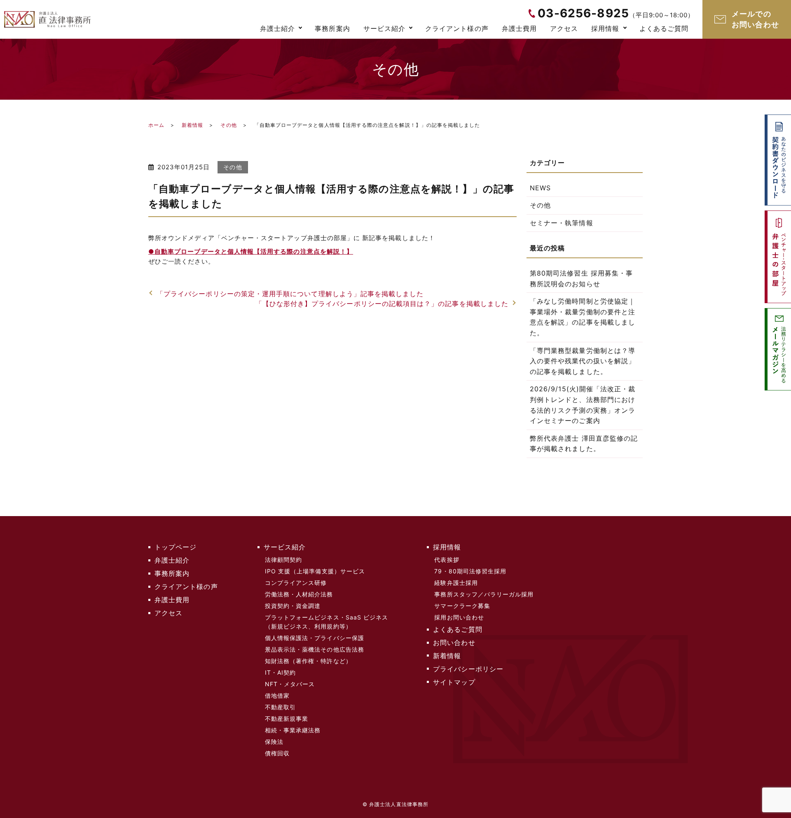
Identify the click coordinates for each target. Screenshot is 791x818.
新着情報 (192, 125)
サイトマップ (454, 682)
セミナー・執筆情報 (561, 223)
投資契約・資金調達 (293, 605)
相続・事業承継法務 (293, 730)
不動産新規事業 (286, 718)
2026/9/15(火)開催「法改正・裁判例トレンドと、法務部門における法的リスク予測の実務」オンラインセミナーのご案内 (582, 405)
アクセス (564, 28)
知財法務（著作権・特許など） (308, 660)
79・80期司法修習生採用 (470, 571)
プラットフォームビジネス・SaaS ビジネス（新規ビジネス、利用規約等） (326, 622)
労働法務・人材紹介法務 (299, 594)
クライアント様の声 (457, 28)
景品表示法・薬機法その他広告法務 (314, 649)
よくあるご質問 (663, 28)
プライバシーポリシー (468, 669)
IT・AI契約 (280, 672)
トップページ (175, 547)
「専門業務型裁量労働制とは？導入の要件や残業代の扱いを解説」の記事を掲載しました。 (582, 361)
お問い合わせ (454, 642)
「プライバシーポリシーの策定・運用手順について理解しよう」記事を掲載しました (290, 294)
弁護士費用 (519, 28)
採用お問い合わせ (459, 617)
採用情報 (605, 28)
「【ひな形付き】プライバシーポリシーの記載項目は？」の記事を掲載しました (381, 303)
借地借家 (277, 695)
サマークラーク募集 (462, 605)
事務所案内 (332, 28)
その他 (228, 125)
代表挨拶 (446, 559)
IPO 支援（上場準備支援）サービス (315, 571)
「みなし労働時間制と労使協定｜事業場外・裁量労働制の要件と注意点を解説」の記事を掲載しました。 (582, 317)
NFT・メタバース (290, 683)
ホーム (156, 125)
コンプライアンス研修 (296, 582)
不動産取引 (280, 706)
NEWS (540, 188)
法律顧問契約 (283, 559)
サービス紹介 (384, 28)
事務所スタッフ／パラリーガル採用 (484, 594)
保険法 (274, 741)
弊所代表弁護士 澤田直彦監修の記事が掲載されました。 (584, 443)
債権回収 (277, 753)
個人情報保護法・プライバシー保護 (314, 637)
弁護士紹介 (277, 28)
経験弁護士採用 (455, 582)
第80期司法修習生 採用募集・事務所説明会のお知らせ (581, 278)
